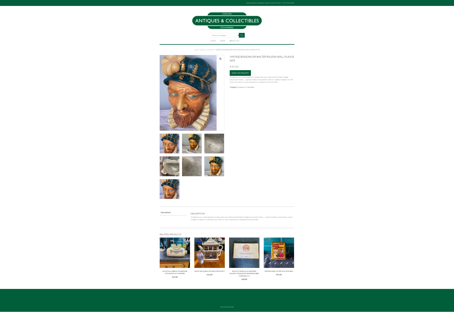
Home (213, 41)
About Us (234, 41)
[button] (220, 59)
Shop (222, 41)
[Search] (242, 35)
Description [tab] (166, 212)
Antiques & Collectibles (207, 50)
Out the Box (230, 307)
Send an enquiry (240, 73)
